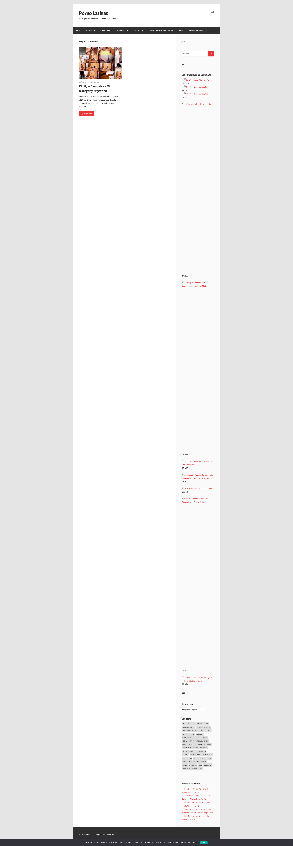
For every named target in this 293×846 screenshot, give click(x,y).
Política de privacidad (198, 30)
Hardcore (207, 744)
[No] (290, 842)
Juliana (195, 748)
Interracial (186, 748)
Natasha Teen (207, 755)
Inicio (78, 30)
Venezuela (186, 768)
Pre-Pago (208, 758)
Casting (195, 737)
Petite (201, 758)
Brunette (199, 734)
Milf (198, 755)
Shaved (185, 765)
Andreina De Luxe (202, 724)
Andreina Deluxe (188, 727)
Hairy (200, 744)
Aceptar (204, 842)
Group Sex (192, 744)
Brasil (192, 734)
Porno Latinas (93, 13)
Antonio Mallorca (203, 727)
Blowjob (185, 734)
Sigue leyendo (86, 113)
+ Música (137, 30)
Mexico (192, 755)
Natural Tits (187, 758)
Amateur (185, 724)
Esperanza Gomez (202, 741)
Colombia (203, 737)
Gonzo (184, 744)
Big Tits (201, 731)
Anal (192, 724)
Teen (200, 765)
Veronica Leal (197, 768)
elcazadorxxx (94, 82)
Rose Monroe (201, 761)
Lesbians (185, 755)
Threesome (207, 765)
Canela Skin (186, 737)
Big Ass (194, 731)
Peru (195, 758)
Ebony (184, 741)
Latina (184, 751)
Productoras (105, 30)
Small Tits (193, 765)
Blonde (208, 731)
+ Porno (89, 30)
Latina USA (202, 751)
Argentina (186, 731)
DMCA (180, 30)
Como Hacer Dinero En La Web (160, 30)
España (191, 741)
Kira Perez (203, 748)
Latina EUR (192, 751)
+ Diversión (121, 30)
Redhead (192, 761)
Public (184, 761)
